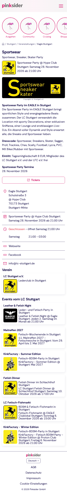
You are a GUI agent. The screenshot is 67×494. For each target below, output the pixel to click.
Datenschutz (33, 472)
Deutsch (32, 460)
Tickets (35, 180)
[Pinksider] (33, 455)
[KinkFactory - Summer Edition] (33, 361)
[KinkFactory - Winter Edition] (33, 435)
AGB (33, 467)
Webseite (14, 246)
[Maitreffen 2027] (33, 337)
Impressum (33, 478)
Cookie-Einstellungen (33, 483)
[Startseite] (3, 44)
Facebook (15, 255)
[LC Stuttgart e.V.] (33, 283)
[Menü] (61, 6)
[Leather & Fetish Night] (33, 313)
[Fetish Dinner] (33, 386)
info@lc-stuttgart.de (22, 263)
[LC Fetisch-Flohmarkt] (33, 410)
